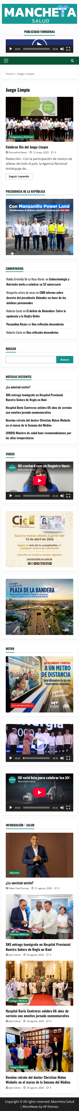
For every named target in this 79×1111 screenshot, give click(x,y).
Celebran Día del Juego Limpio (39, 119)
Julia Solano (15, 954)
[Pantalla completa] (68, 49)
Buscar (11, 349)
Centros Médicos (19, 934)
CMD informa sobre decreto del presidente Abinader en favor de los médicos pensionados (36, 297)
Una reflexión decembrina (48, 324)
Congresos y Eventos (21, 136)
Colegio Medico (18, 1000)
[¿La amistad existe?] (39, 855)
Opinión (14, 872)
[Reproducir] (11, 49)
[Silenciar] (62, 49)
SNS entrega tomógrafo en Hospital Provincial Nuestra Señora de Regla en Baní (34, 397)
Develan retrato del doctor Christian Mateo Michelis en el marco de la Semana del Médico (38, 422)
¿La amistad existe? (18, 387)
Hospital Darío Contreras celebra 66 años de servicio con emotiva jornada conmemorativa (39, 410)
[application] (39, 46)
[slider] (36, 49)
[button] (6, 61)
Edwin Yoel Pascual (19, 888)
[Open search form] (72, 60)
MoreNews (30, 1106)
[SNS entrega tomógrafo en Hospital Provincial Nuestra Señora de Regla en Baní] (39, 916)
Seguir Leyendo (20, 177)
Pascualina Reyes (18, 152)
